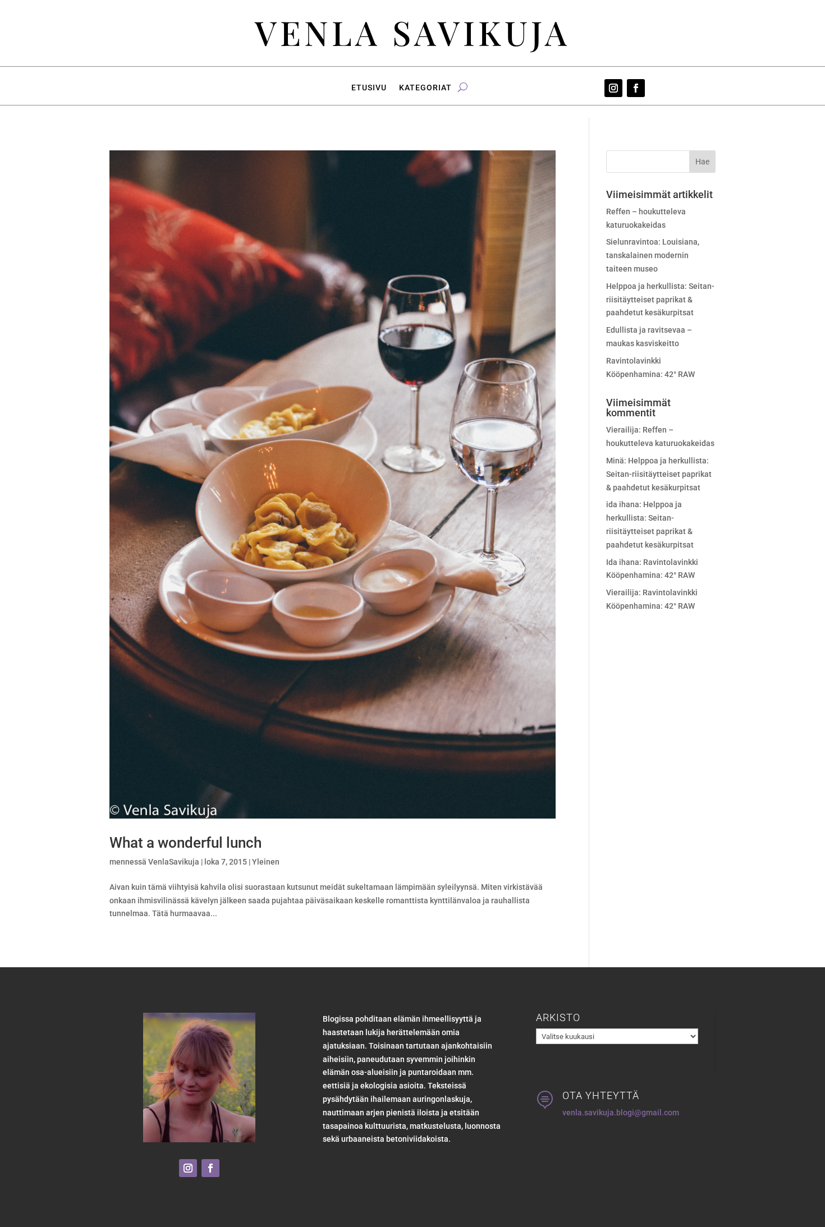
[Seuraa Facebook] (636, 88)
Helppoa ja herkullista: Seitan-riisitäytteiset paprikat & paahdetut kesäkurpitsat (660, 300)
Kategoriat (425, 88)
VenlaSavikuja (173, 861)
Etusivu (369, 88)
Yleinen (265, 861)
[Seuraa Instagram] (613, 88)
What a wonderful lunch (185, 842)
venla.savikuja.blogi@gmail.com (620, 1112)
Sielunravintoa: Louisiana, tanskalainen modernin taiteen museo (652, 255)
